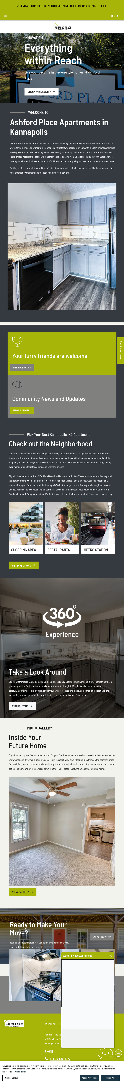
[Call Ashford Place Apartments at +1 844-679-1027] (118, 16)
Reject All (110, 1078)
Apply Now (103, 936)
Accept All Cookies (89, 1078)
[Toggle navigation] (5, 16)
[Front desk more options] (118, 1053)
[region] (62, 1072)
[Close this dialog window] (111, 955)
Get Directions (22, 565)
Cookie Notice (20, 1072)
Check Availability (40, 91)
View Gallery (20, 892)
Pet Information (22, 367)
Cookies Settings (11, 1078)
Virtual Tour (20, 706)
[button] (62, 6)
